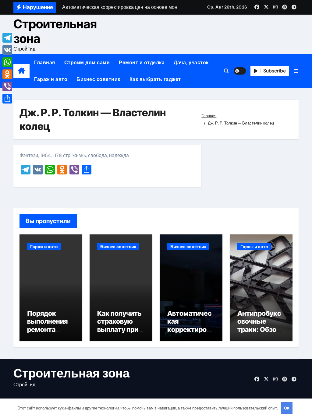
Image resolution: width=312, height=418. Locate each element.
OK (286, 408)
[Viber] (7, 86)
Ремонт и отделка (142, 62)
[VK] (7, 50)
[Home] (21, 71)
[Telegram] (7, 38)
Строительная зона (55, 31)
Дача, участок (191, 62)
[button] (296, 71)
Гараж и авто (50, 79)
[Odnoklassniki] (7, 74)
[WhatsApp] (7, 62)
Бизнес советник (98, 79)
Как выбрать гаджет (155, 79)
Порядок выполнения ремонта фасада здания (47, 329)
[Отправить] (7, 99)
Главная (44, 62)
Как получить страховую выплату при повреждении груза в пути (120, 329)
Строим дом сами (87, 62)
